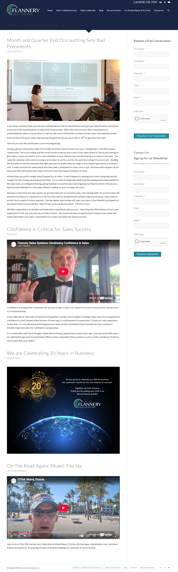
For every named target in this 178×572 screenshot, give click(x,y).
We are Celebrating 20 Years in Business (50, 353)
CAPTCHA (138, 111)
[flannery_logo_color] (23, 10)
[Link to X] (165, 2)
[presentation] (151, 118)
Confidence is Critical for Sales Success (49, 229)
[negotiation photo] (63, 90)
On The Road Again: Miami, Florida (44, 465)
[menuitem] (50, 10)
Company (139, 73)
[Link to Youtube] (169, 2)
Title (137, 85)
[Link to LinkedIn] (161, 2)
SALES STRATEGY (14, 51)
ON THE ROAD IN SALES (16, 471)
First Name (140, 49)
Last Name (140, 61)
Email (137, 97)
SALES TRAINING (14, 358)
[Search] (168, 10)
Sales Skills (12, 234)
